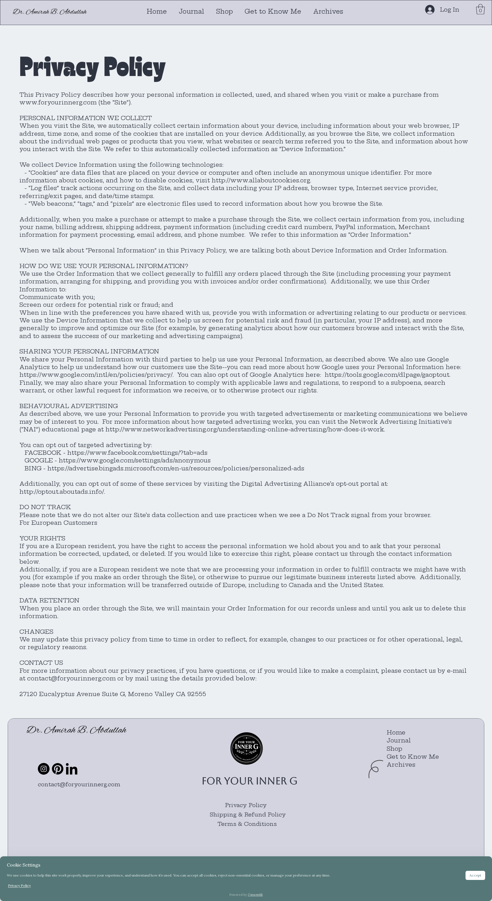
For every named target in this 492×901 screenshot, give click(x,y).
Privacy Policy (246, 805)
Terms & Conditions (248, 823)
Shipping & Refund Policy (248, 814)
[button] (480, 9)
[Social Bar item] (57, 769)
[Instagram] (44, 769)
